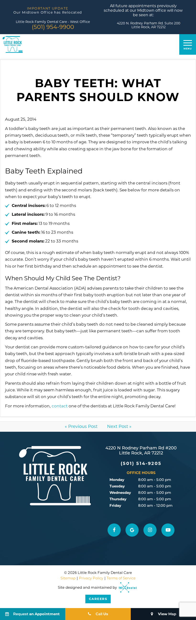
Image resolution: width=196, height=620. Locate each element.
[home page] (12, 44)
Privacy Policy (91, 578)
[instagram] (150, 530)
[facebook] (114, 530)
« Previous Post (81, 426)
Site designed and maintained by (88, 593)
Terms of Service (121, 578)
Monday (116, 479)
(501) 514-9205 (141, 463)
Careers (98, 599)
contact (60, 406)
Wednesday (120, 492)
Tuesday (117, 486)
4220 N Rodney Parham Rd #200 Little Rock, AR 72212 (141, 451)
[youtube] (167, 530)
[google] (132, 530)
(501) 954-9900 (53, 26)
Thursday (117, 499)
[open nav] (187, 44)
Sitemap (68, 578)
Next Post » (119, 426)
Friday (115, 505)
